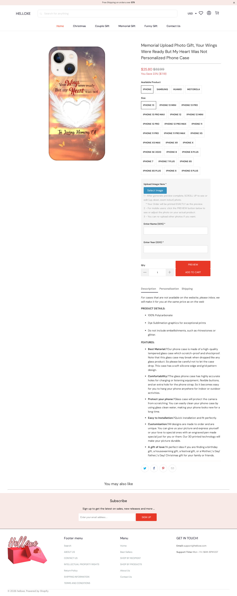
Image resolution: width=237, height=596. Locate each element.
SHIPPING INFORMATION (76, 576)
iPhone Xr (172, 142)
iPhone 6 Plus (190, 170)
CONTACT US (71, 558)
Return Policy (71, 570)
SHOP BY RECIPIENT (130, 558)
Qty (143, 265)
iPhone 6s (186, 161)
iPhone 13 (148, 105)
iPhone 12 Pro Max (175, 123)
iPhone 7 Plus (166, 161)
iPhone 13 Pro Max (154, 114)
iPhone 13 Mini (167, 105)
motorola (193, 89)
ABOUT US (69, 552)
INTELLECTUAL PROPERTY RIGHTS (81, 564)
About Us (125, 570)
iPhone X (188, 142)
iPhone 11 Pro (151, 133)
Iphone (147, 89)
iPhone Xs (196, 133)
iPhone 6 (171, 170)
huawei (177, 89)
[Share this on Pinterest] (163, 468)
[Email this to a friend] (172, 468)
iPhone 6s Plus (152, 170)
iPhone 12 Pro (151, 123)
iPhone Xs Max (151, 142)
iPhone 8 (171, 152)
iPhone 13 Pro (189, 105)
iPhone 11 (197, 123)
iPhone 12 (175, 114)
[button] (176, 184)
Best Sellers (126, 552)
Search (67, 545)
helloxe (21, 591)
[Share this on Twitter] (145, 468)
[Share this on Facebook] (154, 468)
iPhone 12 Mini (195, 114)
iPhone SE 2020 (152, 152)
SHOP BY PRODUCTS (131, 564)
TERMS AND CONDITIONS (77, 583)
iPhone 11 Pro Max (174, 133)
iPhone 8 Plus (190, 152)
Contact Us (126, 576)
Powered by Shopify (37, 591)
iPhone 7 (148, 161)
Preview (193, 264)
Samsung (162, 89)
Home (123, 545)
